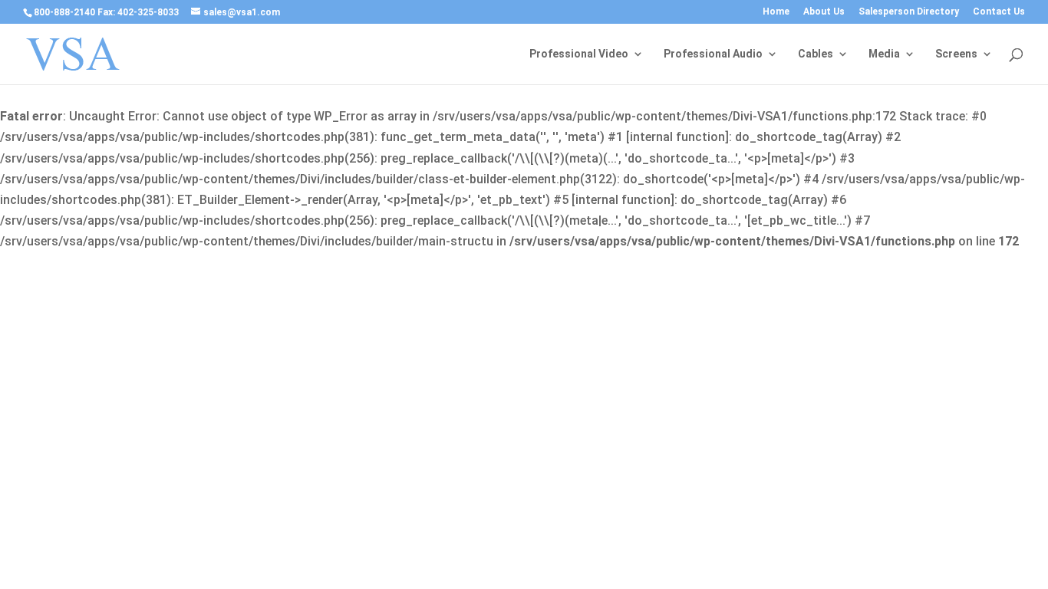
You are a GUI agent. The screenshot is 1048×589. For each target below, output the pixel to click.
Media (884, 54)
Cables (815, 54)
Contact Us (999, 12)
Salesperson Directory (909, 12)
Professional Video (578, 54)
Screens (956, 54)
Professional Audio (713, 54)
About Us (824, 12)
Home (776, 12)
